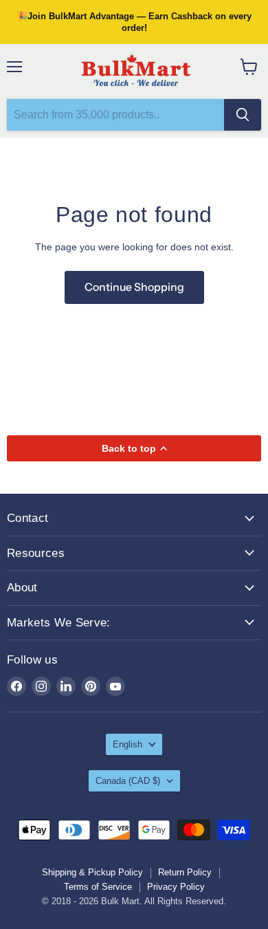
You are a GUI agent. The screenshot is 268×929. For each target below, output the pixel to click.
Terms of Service (98, 887)
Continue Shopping (134, 287)
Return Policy (185, 872)
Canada (128, 781)
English (127, 744)
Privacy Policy (176, 887)
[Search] (242, 115)
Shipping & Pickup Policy (92, 872)
